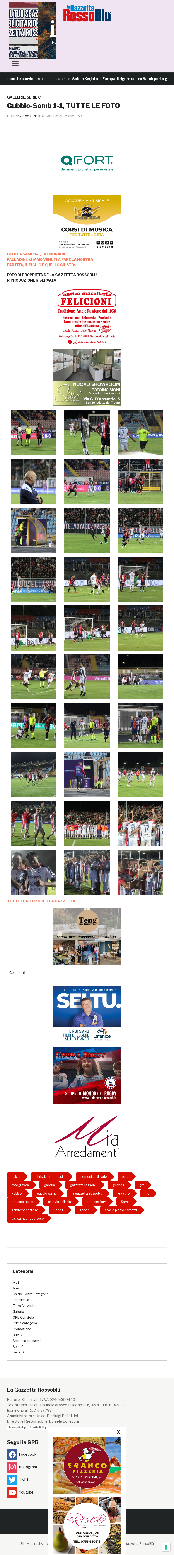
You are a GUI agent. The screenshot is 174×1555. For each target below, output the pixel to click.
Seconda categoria (27, 1341)
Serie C (34, 97)
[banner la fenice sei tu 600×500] (87, 1014)
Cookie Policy (38, 1427)
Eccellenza (21, 1300)
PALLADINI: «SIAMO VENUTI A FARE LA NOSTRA (50, 259)
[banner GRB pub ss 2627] (43, 30)
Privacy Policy (17, 1427)
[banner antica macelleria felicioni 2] (87, 316)
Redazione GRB (24, 116)
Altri (16, 1282)
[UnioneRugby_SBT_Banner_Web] (87, 1075)
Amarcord (20, 1288)
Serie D (18, 1352)
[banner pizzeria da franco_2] (87, 1465)
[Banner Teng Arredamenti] (87, 936)
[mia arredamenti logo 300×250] (87, 1136)
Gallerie (16, 97)
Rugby (17, 1335)
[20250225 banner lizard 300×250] (87, 223)
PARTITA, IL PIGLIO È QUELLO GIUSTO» (41, 265)
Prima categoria (25, 1323)
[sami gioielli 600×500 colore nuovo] (87, 377)
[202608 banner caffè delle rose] (87, 1525)
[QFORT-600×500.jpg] (87, 163)
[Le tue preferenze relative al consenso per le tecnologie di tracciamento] (166, 1547)
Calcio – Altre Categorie (31, 1294)
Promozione (22, 1329)
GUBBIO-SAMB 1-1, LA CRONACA (36, 254)
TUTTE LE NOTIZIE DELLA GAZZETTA (41, 901)
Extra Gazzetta (24, 1306)
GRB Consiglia (23, 1317)
